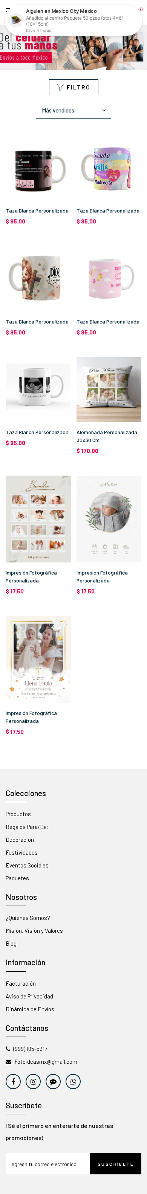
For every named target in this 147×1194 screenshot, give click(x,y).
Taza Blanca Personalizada (37, 210)
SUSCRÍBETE (116, 1163)
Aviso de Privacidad (29, 996)
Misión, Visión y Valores (34, 930)
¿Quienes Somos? (28, 917)
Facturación (21, 983)
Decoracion (20, 839)
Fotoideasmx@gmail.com (45, 1061)
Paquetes (17, 878)
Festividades (22, 852)
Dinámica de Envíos (30, 1009)
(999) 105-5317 (30, 1048)
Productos (18, 813)
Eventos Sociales (27, 865)
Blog (11, 943)
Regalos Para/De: (27, 826)
